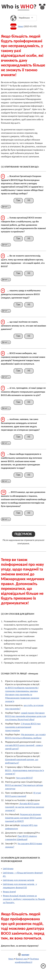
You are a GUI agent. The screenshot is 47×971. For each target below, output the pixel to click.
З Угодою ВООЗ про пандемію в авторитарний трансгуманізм (23, 727)
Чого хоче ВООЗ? (24, 778)
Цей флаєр (8, 869)
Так (18, 200)
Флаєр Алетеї (9, 892)
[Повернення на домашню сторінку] (23, 9)
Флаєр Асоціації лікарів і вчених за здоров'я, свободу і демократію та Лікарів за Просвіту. (24, 899)
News (20, 26)
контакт (25, 955)
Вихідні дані (22, 959)
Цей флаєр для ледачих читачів (18, 880)
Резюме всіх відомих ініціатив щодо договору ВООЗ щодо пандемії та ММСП (23, 818)
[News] (13, 29)
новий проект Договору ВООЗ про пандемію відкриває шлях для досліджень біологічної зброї (25, 716)
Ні (29, 200)
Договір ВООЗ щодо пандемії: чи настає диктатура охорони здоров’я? (24, 807)
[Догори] (43, 968)
